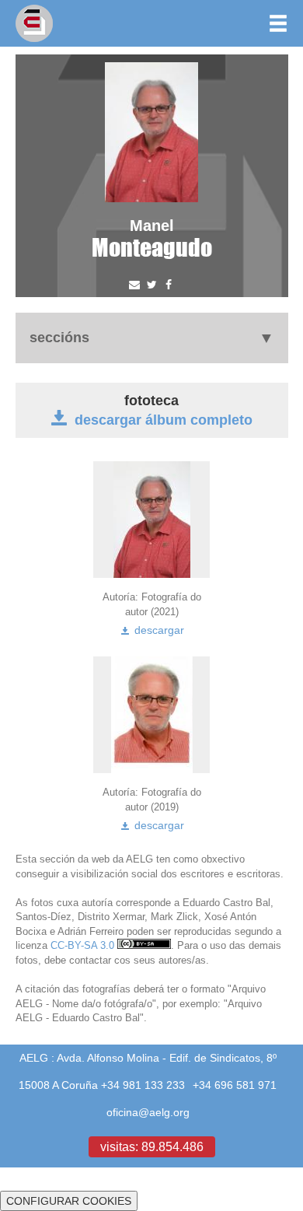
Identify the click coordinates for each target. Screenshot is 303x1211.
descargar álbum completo (163, 419)
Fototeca (151, 400)
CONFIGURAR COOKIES (68, 1201)
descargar (157, 630)
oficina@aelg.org (148, 1112)
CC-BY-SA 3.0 (83, 945)
